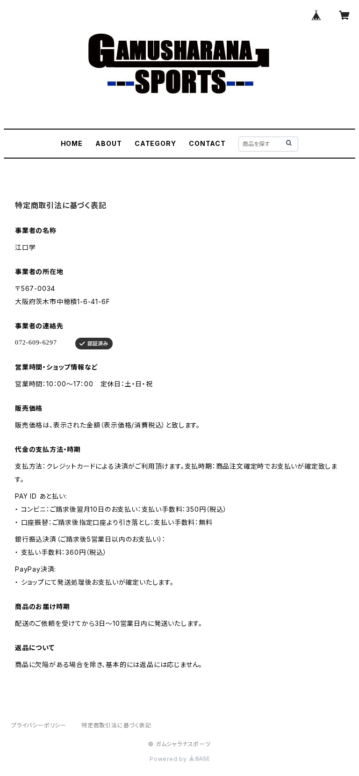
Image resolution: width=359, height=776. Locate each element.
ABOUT (108, 143)
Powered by (169, 758)
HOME (72, 143)
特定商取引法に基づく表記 (116, 725)
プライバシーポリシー (38, 725)
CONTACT (207, 143)
